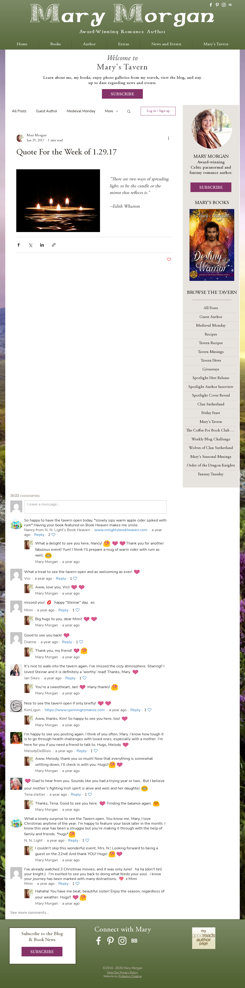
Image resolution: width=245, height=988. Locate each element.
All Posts (19, 111)
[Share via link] (53, 245)
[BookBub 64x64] (230, 4)
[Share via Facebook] (18, 245)
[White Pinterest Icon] (217, 4)
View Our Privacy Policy (122, 972)
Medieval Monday (81, 111)
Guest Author (46, 111)
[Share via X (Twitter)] (30, 245)
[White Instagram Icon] (223, 4)
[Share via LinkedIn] (42, 245)
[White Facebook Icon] (210, 4)
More (109, 111)
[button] (129, 111)
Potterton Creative (130, 976)
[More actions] (168, 138)
